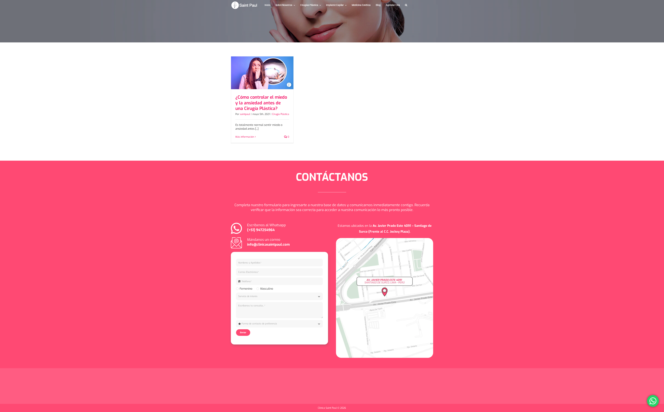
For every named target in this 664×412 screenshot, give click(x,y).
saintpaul (245, 114)
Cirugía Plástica (280, 114)
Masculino (266, 288)
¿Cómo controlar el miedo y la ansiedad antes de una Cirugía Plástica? (261, 102)
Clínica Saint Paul (327, 408)
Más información (244, 136)
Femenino (246, 288)
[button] (406, 5)
